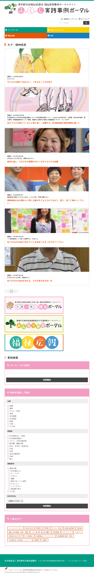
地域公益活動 (69, 528)
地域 (11, 413)
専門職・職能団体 (16, 443)
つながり (78, 532)
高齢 (11, 406)
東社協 (79, 528)
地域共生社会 (13, 536)
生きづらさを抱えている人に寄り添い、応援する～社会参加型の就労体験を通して (43, 122)
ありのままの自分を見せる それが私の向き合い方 (29, 280)
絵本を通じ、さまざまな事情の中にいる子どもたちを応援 (32, 161)
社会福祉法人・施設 (17, 435)
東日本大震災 (45, 532)
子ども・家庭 (15, 411)
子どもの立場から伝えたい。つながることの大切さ (29, 81)
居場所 (38, 528)
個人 (11, 459)
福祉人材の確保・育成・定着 (18, 532)
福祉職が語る (16, 489)
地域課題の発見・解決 (65, 536)
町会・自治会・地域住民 (19, 446)
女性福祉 (13, 418)
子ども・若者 (56, 528)
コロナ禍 (34, 532)
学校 (11, 451)
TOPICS (14, 476)
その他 (12, 426)
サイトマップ (85, 19)
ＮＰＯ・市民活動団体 (18, 441)
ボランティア (67, 532)
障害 (11, 408)
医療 (11, 421)
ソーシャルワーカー (15, 528)
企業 (11, 456)
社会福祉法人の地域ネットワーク (20, 540)
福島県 (36, 540)
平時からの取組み (27, 536)
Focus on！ (15, 483)
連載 (12, 478)
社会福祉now (16, 471)
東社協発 (56, 532)
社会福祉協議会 (16, 438)
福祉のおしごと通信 (18, 481)
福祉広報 (13, 468)
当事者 (44, 540)
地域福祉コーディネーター (45, 536)
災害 (11, 424)
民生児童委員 (15, 453)
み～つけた (15, 473)
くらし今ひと (16, 486)
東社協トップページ (70, 19)
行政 (11, 448)
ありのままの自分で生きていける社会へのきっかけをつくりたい (35, 241)
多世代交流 (29, 528)
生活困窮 (13, 416)
